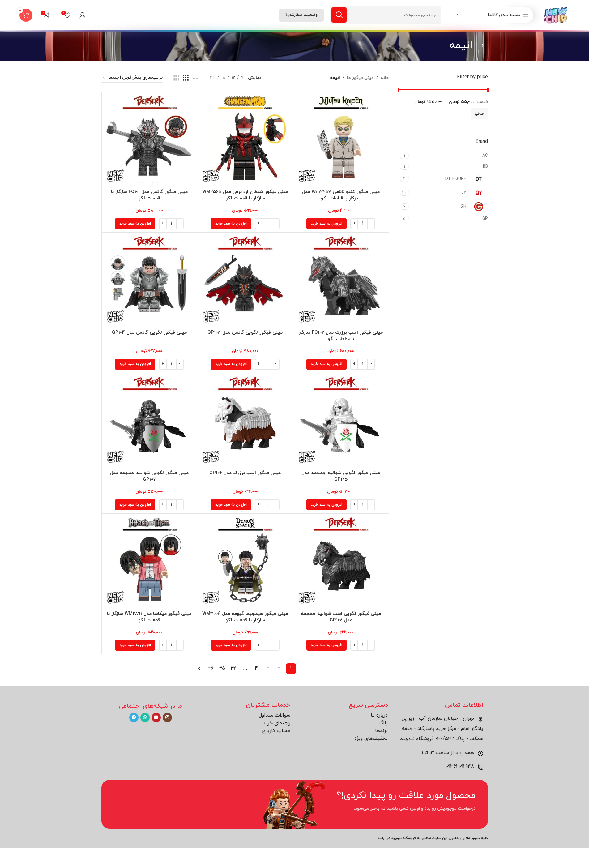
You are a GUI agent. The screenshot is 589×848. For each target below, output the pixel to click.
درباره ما (379, 715)
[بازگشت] (480, 45)
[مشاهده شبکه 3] (186, 78)
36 (210, 668)
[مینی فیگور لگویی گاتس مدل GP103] (245, 280)
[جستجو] (339, 15)
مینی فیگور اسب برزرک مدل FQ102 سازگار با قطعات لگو (341, 335)
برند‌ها (381, 730)
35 (222, 668)
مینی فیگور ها (360, 78)
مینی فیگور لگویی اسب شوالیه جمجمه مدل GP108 (341, 616)
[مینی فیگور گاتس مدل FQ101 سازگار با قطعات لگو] (149, 140)
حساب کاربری (276, 730)
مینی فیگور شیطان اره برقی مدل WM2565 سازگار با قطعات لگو (245, 195)
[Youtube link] (156, 717)
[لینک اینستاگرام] (167, 717)
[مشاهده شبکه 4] (176, 78)
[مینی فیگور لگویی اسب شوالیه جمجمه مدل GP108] (341, 561)
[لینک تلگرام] (134, 717)
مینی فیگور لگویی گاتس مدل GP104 (149, 332)
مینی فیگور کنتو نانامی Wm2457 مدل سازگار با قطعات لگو (341, 195)
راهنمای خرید (276, 723)
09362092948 (461, 766)
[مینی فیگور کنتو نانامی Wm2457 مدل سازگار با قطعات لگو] (341, 140)
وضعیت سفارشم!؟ (301, 15)
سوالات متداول (274, 715)
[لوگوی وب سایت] (556, 15)
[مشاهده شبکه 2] (195, 78)
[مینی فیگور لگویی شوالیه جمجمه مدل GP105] (341, 421)
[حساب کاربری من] (82, 15)
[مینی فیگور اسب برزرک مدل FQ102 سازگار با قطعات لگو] (341, 280)
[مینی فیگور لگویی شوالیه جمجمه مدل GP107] (149, 421)
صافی (479, 113)
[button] (326, 223)
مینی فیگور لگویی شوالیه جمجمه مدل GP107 (149, 476)
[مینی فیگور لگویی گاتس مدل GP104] (149, 280)
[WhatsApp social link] (145, 717)
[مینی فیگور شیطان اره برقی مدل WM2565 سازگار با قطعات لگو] (245, 140)
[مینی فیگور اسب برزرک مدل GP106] (245, 421)
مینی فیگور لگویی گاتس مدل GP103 (245, 332)
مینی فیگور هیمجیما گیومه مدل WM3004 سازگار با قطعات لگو (245, 616)
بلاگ (383, 723)
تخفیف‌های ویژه (371, 738)
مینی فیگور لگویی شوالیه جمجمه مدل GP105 (340, 476)
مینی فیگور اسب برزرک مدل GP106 (245, 473)
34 (234, 668)
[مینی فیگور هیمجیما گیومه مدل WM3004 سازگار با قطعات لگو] (245, 561)
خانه (385, 78)
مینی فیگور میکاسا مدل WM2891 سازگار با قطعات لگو (149, 616)
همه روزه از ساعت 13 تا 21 (447, 752)
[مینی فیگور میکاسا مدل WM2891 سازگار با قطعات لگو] (149, 561)
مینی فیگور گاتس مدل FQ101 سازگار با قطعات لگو (149, 195)
